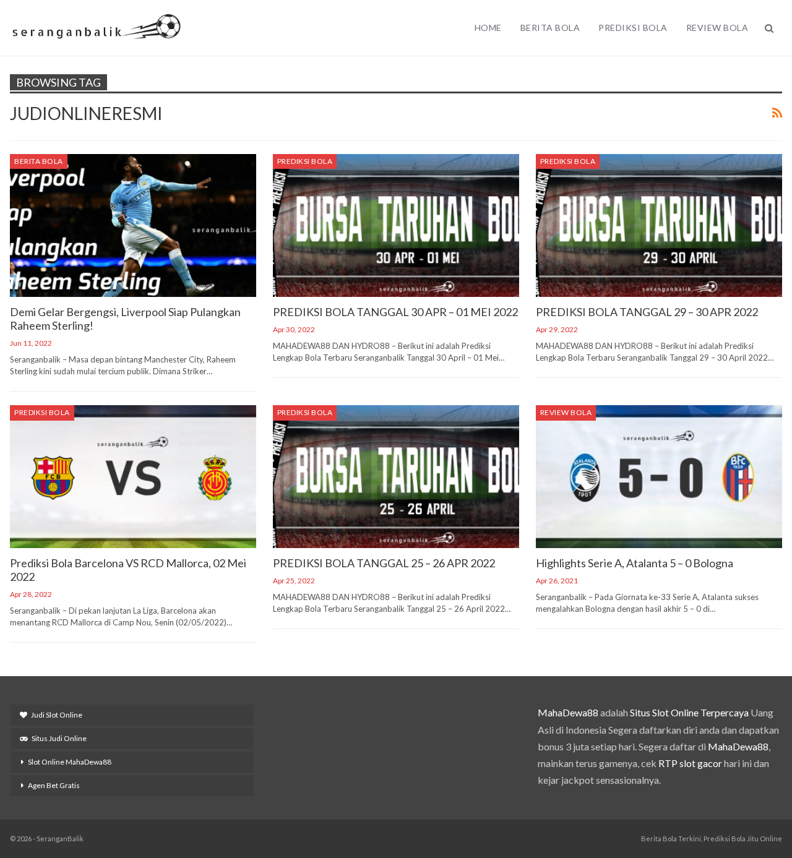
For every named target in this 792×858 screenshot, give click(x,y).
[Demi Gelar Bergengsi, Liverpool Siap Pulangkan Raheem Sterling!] (133, 225)
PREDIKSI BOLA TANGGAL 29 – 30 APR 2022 (647, 312)
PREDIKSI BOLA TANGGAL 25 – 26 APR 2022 (384, 563)
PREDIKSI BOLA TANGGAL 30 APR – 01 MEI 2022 (395, 312)
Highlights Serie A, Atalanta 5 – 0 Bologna (634, 563)
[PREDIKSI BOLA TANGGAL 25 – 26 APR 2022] (396, 476)
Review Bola (717, 27)
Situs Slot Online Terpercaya (689, 712)
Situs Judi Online (59, 738)
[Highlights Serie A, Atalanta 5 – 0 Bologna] (659, 476)
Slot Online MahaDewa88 (69, 761)
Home (488, 27)
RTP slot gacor (690, 763)
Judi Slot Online (56, 714)
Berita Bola (550, 27)
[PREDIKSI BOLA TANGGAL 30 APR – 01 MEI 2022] (396, 225)
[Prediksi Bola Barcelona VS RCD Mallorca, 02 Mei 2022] (133, 476)
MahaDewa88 (568, 712)
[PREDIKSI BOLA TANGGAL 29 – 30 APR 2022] (659, 225)
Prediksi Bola (633, 27)
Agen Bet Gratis (54, 785)
